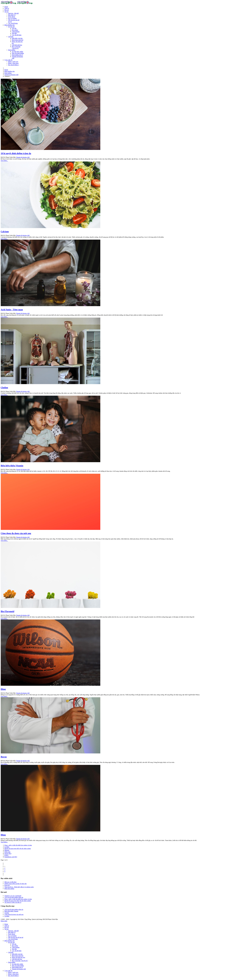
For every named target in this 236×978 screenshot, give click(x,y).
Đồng (3, 689)
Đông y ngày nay (13, 61)
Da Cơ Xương (12, 18)
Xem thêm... (4, 160)
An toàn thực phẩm (17, 51)
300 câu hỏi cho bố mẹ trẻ (15, 937)
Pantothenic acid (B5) (10, 857)
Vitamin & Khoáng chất (19, 969)
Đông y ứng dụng (13, 63)
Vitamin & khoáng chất (23, 157)
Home (6, 6)
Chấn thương (15, 31)
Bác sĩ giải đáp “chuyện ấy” (16, 47)
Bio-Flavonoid (7, 611)
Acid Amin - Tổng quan (12, 309)
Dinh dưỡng (11, 50)
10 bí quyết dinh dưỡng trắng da (16, 153)
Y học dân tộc (8, 60)
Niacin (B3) (7, 853)
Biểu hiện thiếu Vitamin (12, 465)
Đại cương (15, 30)
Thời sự (6, 8)
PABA (6, 855)
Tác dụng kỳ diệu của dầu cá (12, 902)
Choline (4, 387)
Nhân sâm (7, 852)
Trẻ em (6, 11)
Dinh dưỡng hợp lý (17, 55)
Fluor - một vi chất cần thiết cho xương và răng (18, 845)
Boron (4, 757)
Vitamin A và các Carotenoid (12, 896)
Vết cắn (14, 28)
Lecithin (6, 847)
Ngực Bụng (11, 16)
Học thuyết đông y (13, 65)
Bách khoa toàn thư (17, 40)
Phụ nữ (6, 10)
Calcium (5, 231)
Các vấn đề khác (13, 23)
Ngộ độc (14, 33)
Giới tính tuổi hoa (17, 45)
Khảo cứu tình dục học (18, 957)
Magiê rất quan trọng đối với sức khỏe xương (17, 848)
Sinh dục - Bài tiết (13, 13)
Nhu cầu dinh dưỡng (18, 53)
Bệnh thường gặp (9, 25)
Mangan (6, 850)
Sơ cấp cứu (11, 26)
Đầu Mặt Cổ (11, 15)
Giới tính (10, 36)
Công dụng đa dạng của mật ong (16, 533)
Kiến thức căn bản (17, 38)
